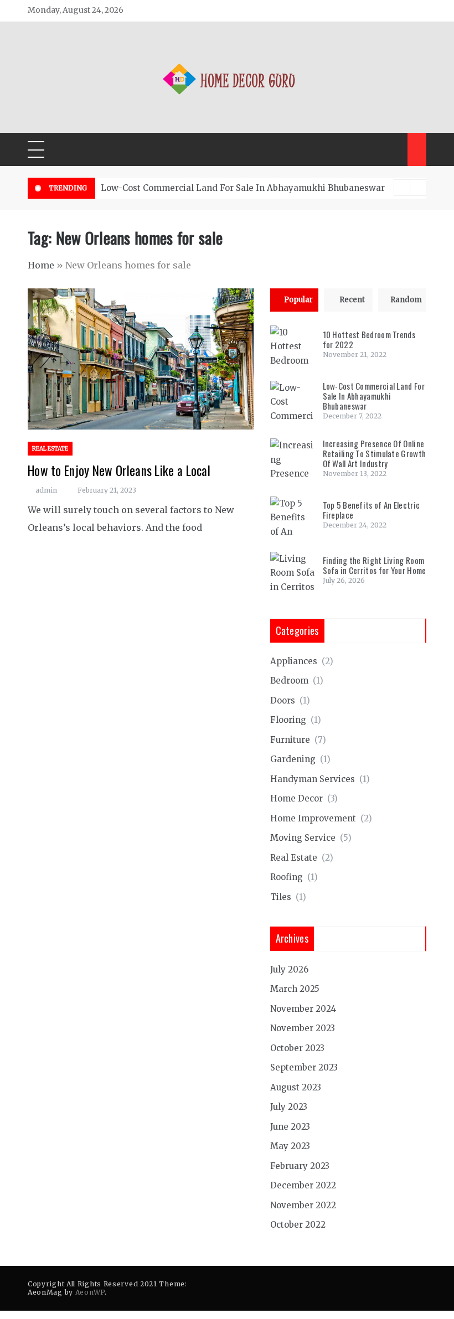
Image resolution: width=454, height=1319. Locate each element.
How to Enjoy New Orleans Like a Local (119, 470)
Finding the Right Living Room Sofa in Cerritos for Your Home (374, 565)
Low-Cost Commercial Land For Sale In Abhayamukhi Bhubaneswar (243, 188)
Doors (282, 700)
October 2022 (298, 1224)
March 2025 (294, 989)
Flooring (288, 720)
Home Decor (296, 798)
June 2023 (290, 1126)
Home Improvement (313, 818)
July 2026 (289, 969)
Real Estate (50, 448)
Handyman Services (312, 779)
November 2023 (302, 1028)
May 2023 (290, 1146)
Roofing (286, 877)
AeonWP (90, 1292)
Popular (298, 299)
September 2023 (304, 1067)
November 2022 (303, 1205)
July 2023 (288, 1106)
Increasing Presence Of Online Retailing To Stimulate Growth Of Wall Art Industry (374, 453)
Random (406, 299)
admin (46, 490)
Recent (352, 299)
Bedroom (289, 680)
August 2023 (295, 1087)
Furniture (290, 739)
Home (41, 265)
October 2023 (297, 1048)
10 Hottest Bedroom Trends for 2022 (369, 339)
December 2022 (303, 1185)
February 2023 (299, 1166)
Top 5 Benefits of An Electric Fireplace (371, 510)
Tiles (280, 897)
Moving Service (303, 837)
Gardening (293, 759)
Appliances (293, 661)
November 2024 (303, 1009)
